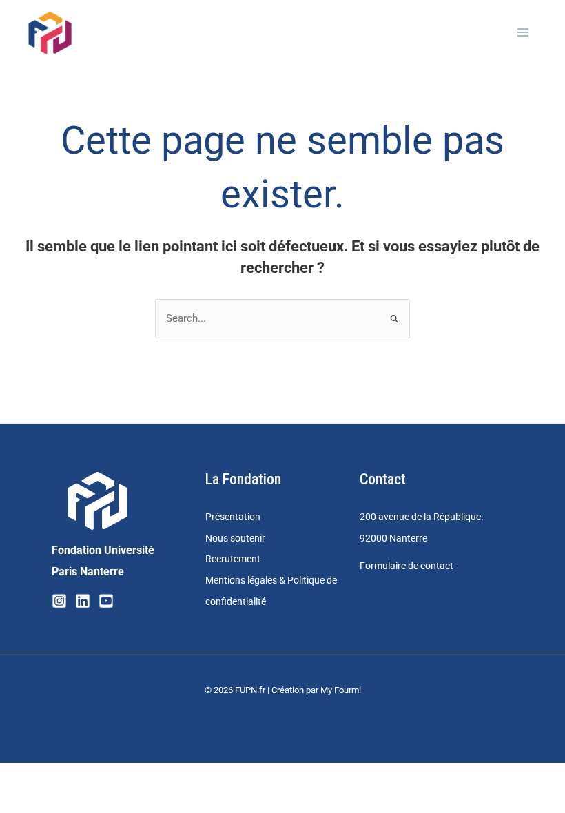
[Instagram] (59, 600)
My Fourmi (340, 690)
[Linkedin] (82, 600)
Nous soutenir (235, 538)
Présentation (232, 516)
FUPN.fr (250, 690)
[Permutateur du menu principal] (522, 32)
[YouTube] (106, 600)
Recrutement (232, 558)
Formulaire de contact (406, 565)
